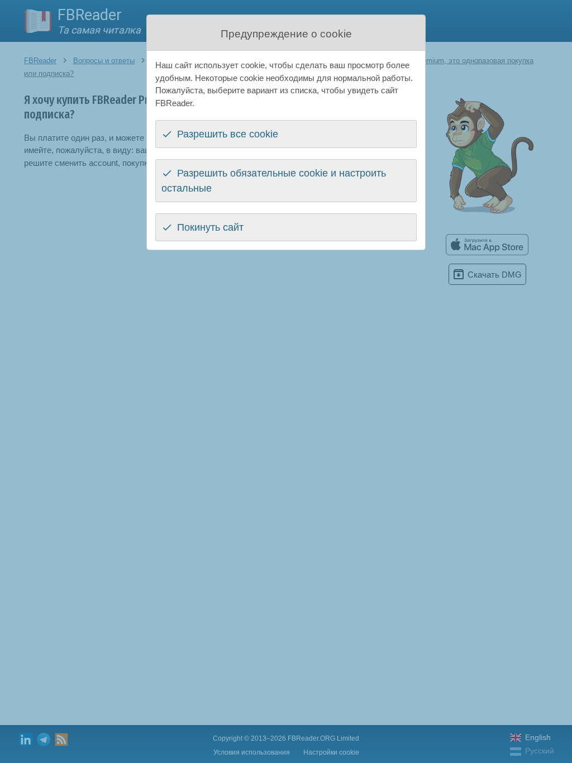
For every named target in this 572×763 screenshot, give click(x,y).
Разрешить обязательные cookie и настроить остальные (273, 181)
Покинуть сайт (210, 227)
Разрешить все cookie (227, 134)
